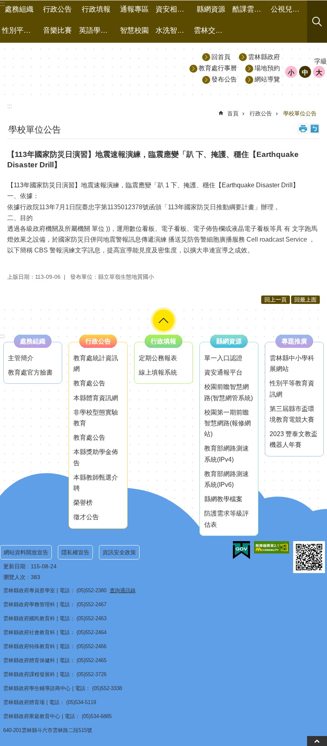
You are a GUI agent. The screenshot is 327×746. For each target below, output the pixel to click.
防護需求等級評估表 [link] (226, 519)
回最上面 (305, 299)
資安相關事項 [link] (174, 9)
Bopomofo (314, 128)
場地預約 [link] (267, 68)
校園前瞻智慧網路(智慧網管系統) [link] (228, 392)
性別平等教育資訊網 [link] (292, 388)
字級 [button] (320, 61)
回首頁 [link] (220, 57)
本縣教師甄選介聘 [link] (95, 483)
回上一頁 (275, 299)
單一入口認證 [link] (223, 358)
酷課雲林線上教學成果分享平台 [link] (250, 9)
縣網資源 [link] (211, 9)
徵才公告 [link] (86, 517)
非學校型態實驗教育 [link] (95, 418)
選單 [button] (163, 320)
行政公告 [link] (57, 9)
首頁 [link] (232, 113)
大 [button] (319, 72)
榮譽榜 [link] (83, 502)
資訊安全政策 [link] (119, 552)
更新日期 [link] (14, 566)
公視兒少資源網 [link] (289, 9)
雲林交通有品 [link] (212, 30)
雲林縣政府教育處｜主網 (72, 67)
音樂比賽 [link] (57, 30)
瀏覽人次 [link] (14, 577)
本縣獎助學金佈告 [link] (95, 457)
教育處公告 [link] (89, 383)
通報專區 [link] (134, 9)
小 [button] (291, 72)
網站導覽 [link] (267, 79)
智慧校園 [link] (134, 30)
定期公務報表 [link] (158, 358)
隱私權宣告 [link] (75, 552)
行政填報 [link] (96, 9)
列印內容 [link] (303, 128)
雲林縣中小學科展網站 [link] (292, 363)
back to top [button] (317, 741)
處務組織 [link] (19, 9)
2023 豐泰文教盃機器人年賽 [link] (293, 439)
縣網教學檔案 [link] (223, 499)
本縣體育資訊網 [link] (95, 398)
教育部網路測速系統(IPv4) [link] (226, 453)
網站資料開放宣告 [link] (26, 552)
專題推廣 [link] (294, 341)
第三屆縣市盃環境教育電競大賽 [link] (292, 414)
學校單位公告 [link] (300, 113)
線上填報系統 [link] (158, 372)
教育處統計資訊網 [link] (95, 363)
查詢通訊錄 (123, 590)
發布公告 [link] (224, 79)
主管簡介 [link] (20, 358)
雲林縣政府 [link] (264, 57)
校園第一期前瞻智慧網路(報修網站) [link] (227, 423)
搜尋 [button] (317, 22)
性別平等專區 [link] (20, 30)
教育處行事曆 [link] (218, 68)
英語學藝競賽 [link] (97, 30)
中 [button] (305, 72)
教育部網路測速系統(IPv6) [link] (226, 479)
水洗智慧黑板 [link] (174, 30)
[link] (241, 550)
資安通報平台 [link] (223, 372)
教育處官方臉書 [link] (30, 372)
